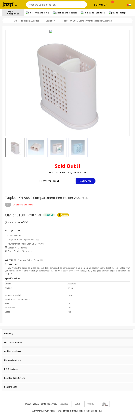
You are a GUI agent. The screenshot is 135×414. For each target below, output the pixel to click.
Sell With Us (100, 4)
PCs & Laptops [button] (11, 369)
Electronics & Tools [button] (13, 342)
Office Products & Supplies (26, 20)
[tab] (67, 333)
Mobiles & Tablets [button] (12, 351)
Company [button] (8, 333)
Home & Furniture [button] (12, 360)
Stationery (50, 20)
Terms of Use (62, 410)
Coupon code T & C (93, 410)
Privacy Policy (76, 410)
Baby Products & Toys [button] (14, 378)
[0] (112, 5)
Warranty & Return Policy (43, 410)
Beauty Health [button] (10, 386)
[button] (5, 147)
